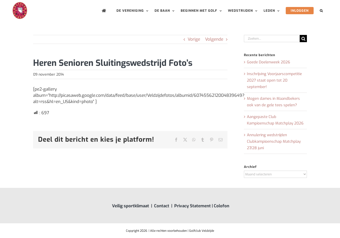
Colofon (221, 206)
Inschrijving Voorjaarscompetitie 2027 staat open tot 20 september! (274, 80)
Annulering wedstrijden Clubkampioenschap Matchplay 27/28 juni (274, 141)
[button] (321, 10)
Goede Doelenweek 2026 (268, 62)
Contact (161, 206)
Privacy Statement (192, 206)
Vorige (194, 39)
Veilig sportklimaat (130, 206)
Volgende (214, 39)
